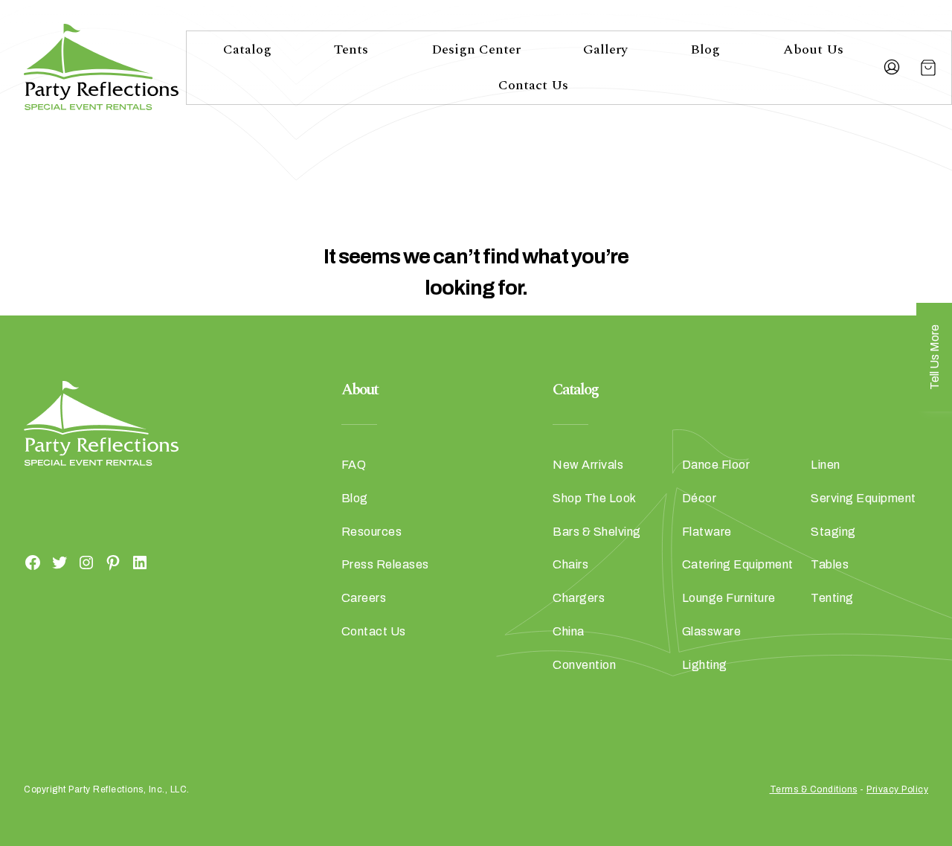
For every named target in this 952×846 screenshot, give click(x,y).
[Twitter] (59, 561)
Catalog (247, 49)
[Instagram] (86, 561)
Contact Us (533, 85)
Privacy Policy (897, 789)
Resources (371, 531)
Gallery (605, 49)
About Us (813, 49)
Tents (351, 49)
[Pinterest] (113, 561)
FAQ (354, 464)
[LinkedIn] (140, 561)
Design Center (476, 49)
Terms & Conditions (814, 789)
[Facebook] (33, 561)
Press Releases (385, 564)
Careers (364, 598)
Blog (705, 49)
